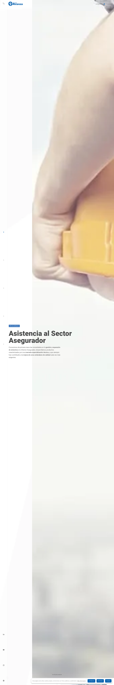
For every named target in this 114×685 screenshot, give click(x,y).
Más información (81, 681)
